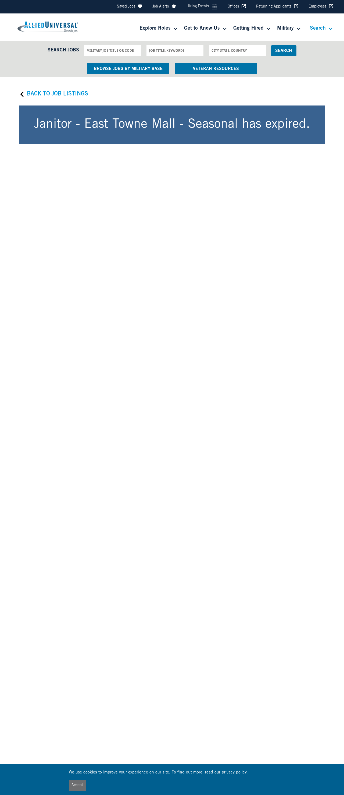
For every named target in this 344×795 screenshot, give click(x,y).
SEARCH (283, 51)
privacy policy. (235, 773)
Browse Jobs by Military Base (128, 69)
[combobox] (112, 50)
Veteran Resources (216, 69)
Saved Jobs (126, 7)
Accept (77, 785)
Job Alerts (160, 7)
